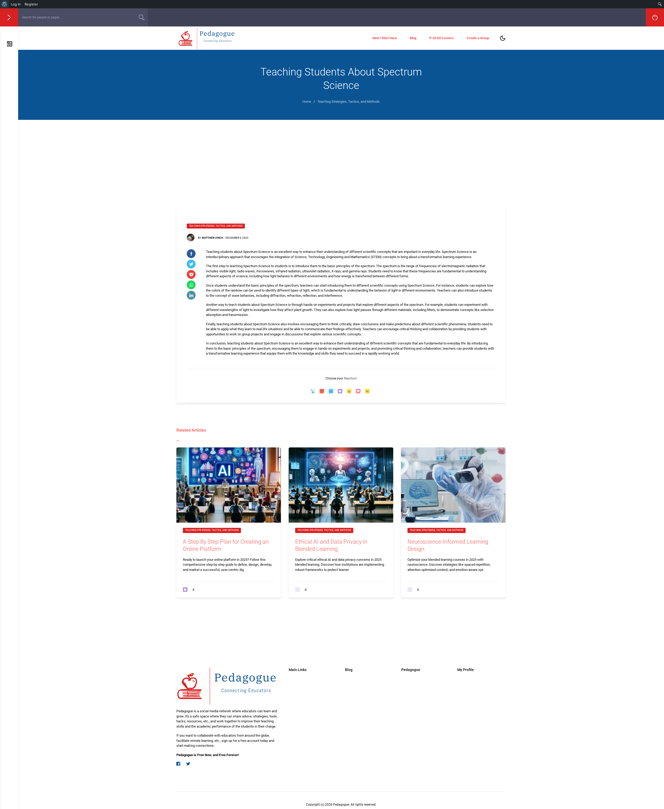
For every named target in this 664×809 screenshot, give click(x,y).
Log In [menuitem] (16, 4)
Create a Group (478, 38)
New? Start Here (384, 38)
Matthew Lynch (212, 237)
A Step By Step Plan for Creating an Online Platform (226, 545)
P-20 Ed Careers (441, 38)
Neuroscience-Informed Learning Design (447, 545)
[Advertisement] (341, 158)
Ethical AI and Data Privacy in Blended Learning (331, 545)
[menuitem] (4, 4)
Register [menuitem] (31, 4)
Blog (413, 38)
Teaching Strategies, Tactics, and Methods (216, 226)
